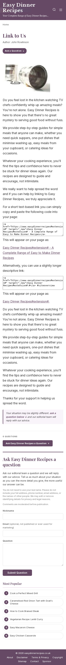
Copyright (57, 657)
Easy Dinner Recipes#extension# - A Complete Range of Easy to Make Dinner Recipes (31, 252)
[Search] (54, 10)
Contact (34, 661)
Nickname (8, 510)
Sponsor (46, 661)
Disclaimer (22, 657)
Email (27, 526)
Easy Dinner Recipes (19, 7)
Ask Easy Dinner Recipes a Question (26, 443)
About (10, 657)
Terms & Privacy (40, 657)
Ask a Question (13, 51)
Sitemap (22, 661)
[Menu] (60, 10)
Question (8, 540)
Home (6, 24)
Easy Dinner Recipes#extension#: (26, 301)
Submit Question (17, 572)
